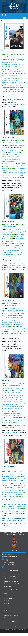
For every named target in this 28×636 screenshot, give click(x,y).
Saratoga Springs (12, 177)
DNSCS (23, 629)
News (5, 593)
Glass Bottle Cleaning (12, 474)
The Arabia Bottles (8, 476)
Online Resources (8, 613)
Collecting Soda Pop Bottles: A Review (16, 504)
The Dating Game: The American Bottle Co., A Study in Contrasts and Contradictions (13, 85)
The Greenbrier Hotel (12, 417)
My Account (7, 610)
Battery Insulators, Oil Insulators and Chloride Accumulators (12, 71)
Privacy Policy (8, 617)
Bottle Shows (7, 601)
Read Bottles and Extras (14, 56)
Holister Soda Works (12, 406)
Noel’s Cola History (13, 319)
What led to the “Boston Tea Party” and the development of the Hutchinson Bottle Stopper (13, 322)
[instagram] (5, 15)
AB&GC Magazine (8, 598)
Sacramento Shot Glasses (13, 229)
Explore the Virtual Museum (11, 581)
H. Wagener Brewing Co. (13, 420)
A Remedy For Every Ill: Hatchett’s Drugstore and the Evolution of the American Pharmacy (13, 60)
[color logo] (14, 536)
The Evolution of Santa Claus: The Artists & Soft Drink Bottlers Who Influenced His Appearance (14, 490)
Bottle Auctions (8, 603)
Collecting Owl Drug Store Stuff (12, 395)
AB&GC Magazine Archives (11, 579)
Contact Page (7, 566)
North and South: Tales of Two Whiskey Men (13, 498)
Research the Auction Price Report (13, 584)
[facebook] (2, 15)
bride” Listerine (7, 254)
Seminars (6, 596)
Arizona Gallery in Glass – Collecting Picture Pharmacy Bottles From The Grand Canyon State (14, 232)
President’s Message (11, 101)
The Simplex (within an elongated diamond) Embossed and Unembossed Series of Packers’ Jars (13, 413)
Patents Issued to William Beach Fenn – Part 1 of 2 (14, 75)
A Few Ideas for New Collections (12, 397)
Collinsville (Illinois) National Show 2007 (13, 510)
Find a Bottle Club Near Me (11, 615)
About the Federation (9, 576)
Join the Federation (9, 586)
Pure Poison (15, 513)
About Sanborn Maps (13, 152)
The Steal (17, 147)
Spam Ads (17, 245)
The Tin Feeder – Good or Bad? (11, 419)
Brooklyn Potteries (6, 84)
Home (5, 574)
